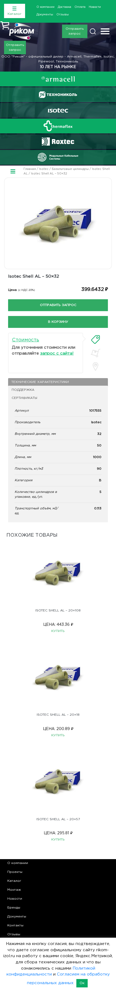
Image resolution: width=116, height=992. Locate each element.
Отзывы (62, 14)
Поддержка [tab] (23, 389)
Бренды (13, 907)
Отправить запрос (75, 31)
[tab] (95, 339)
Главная (29, 169)
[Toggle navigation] (105, 32)
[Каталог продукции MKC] (58, 157)
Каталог (14, 880)
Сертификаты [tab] (24, 397)
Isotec (44, 169)
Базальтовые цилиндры (70, 169)
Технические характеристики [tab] (40, 382)
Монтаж (14, 889)
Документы (44, 14)
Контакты (15, 925)
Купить (58, 631)
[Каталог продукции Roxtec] (58, 141)
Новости (95, 7)
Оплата (80, 7)
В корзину (58, 321)
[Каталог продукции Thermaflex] (58, 125)
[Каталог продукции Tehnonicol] (58, 94)
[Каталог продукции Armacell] (58, 79)
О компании (45, 7)
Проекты (14, 871)
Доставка (64, 7)
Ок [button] (82, 983)
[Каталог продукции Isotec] (58, 110)
